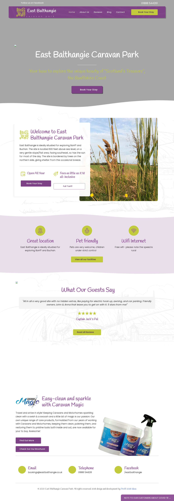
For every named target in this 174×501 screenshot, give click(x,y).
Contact (120, 12)
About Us (84, 12)
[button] (18, 310)
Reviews (98, 12)
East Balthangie (41, 11)
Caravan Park (41, 16)
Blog (109, 12)
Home (72, 12)
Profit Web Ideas (128, 488)
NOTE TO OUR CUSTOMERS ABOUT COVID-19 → (147, 497)
